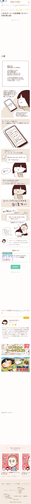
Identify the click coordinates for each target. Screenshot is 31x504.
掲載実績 (25, 496)
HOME (2, 483)
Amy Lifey (15, 2)
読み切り (21, 490)
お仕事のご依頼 (17, 496)
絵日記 (20, 491)
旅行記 (20, 492)
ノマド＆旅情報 (8, 498)
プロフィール (13, 490)
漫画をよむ (9, 483)
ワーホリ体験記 (16, 483)
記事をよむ (6, 494)
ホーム (5, 490)
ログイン (20, 310)
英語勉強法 (7, 496)
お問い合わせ (16, 499)
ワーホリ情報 (7, 495)
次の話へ (15, 267)
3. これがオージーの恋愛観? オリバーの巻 (23, 10)
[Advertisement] (15, 38)
